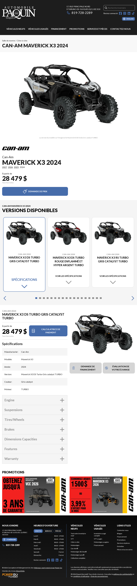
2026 (10, 167)
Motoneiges (75, 545)
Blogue (119, 534)
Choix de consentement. (99, 576)
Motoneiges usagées (101, 542)
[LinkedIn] (129, 13)
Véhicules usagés (38, 29)
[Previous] (4, 298)
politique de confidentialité (122, 574)
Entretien (120, 546)
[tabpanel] (49, 545)
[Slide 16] (93, 298)
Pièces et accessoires (125, 550)
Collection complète (78, 558)
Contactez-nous (120, 29)
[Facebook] (120, 13)
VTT (72, 539)
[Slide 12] (78, 298)
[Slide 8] (63, 298)
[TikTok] (133, 13)
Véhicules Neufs (15, 29)
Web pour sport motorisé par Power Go (48, 568)
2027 (4, 167)
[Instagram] (124, 13)
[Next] (132, 298)
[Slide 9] (67, 298)
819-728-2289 (82, 13)
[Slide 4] (48, 298)
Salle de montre (8, 40)
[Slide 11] (74, 298)
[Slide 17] (97, 298)
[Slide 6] (55, 298)
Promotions (76, 29)
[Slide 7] (59, 298)
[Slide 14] (85, 298)
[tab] (38, 531)
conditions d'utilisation (81, 576)
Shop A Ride (20, 571)
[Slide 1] (36, 298)
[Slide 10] (70, 298)
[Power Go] (32, 575)
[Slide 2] (40, 298)
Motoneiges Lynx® (77, 555)
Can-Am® (74, 548)
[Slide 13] (82, 298)
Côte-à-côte (22, 40)
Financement (58, 29)
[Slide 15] (89, 298)
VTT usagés (98, 539)
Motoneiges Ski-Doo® (79, 552)
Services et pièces (97, 29)
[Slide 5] (51, 298)
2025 (16, 167)
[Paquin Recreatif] (19, 13)
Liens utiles (124, 525)
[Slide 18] (101, 298)
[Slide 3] (44, 298)
